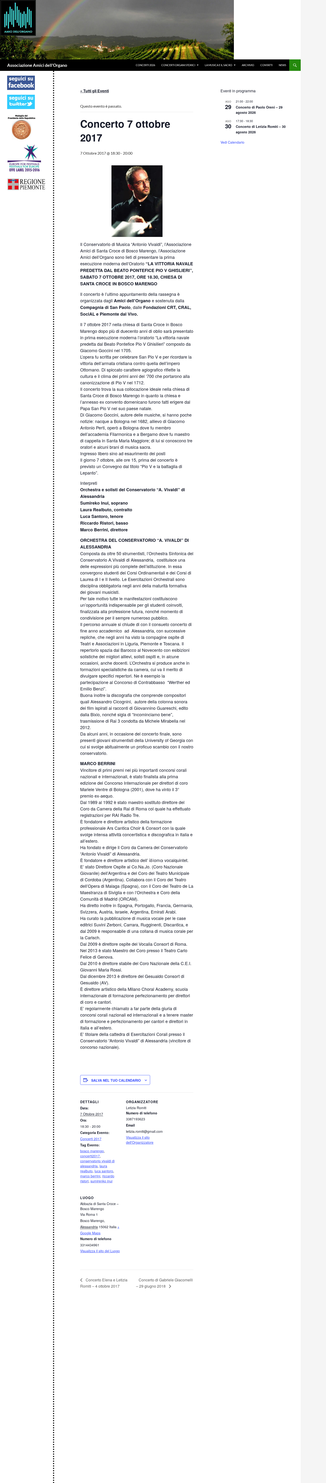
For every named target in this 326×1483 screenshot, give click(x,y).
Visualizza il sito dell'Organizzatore (139, 1140)
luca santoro (104, 1171)
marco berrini (90, 1176)
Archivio (248, 65)
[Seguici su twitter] (21, 101)
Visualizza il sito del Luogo (100, 1250)
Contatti (266, 65)
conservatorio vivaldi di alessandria (97, 1163)
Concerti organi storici (178, 65)
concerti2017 (90, 1156)
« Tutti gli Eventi (94, 91)
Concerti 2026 (145, 65)
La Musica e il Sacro (218, 65)
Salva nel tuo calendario (116, 1080)
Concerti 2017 (90, 1138)
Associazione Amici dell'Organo (37, 65)
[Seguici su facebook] (21, 82)
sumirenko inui (101, 1181)
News (282, 65)
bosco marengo (92, 1151)
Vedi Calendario (232, 142)
